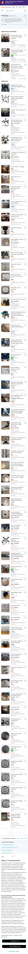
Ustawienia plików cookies (19, 929)
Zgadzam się (15, 941)
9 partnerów (16, 886)
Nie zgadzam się (15, 946)
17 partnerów (10, 885)
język (14, 856)
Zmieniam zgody (14, 951)
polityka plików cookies (7, 935)
